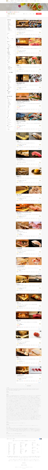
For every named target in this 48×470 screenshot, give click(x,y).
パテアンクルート (24, 413)
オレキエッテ (7, 411)
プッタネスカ (19, 407)
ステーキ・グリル (38, 456)
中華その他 (13, 401)
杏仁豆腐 (20, 398)
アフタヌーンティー (29, 429)
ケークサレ (29, 411)
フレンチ (35, 395)
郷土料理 (21, 395)
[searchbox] (15, 14)
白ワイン (27, 425)
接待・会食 (13, 456)
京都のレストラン (34, 447)
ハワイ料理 (30, 402)
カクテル (35, 425)
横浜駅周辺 (26, 444)
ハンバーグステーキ (34, 404)
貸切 (24, 429)
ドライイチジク (37, 416)
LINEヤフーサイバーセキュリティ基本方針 (19, 440)
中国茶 (32, 425)
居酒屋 (40, 395)
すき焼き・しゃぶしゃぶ (17, 397)
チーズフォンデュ (15, 411)
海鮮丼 (10, 408)
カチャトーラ (37, 410)
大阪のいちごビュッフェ (31, 460)
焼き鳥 (23, 397)
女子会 (7, 456)
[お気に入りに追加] (40, 29)
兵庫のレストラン (34, 450)
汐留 (13, 450)
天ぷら (29, 398)
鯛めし (32, 405)
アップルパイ (30, 413)
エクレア (31, 414)
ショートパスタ (15, 407)
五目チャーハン (30, 404)
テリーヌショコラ (8, 410)
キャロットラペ (21, 410)
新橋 (13, 449)
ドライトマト (13, 404)
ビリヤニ (30, 417)
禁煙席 (16, 433)
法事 (39, 429)
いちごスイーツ (29, 430)
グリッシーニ (18, 410)
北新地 (37, 444)
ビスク (13, 408)
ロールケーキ (18, 404)
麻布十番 (9, 451)
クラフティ (38, 411)
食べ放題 (22, 429)
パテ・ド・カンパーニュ (26, 402)
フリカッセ (21, 411)
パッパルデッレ (27, 410)
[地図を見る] (40, 32)
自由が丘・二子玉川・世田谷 (9, 390)
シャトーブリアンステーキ (36, 401)
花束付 (15, 430)
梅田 (32, 444)
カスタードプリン (8, 417)
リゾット (13, 397)
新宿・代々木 (12, 389)
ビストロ (22, 398)
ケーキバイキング (19, 402)
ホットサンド (29, 416)
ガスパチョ (38, 419)
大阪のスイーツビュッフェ (11, 460)
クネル (28, 417)
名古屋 (20, 450)
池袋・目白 (37, 389)
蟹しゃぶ (24, 410)
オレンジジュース (30, 425)
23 (40, 93)
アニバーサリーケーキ (21, 401)
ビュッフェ (28, 456)
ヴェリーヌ (18, 413)
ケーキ (25, 395)
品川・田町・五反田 (26, 389)
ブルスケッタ (11, 402)
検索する (39, 13)
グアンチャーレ (18, 411)
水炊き (7, 407)
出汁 (31, 395)
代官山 (14, 451)
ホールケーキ (17, 398)
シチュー (9, 401)
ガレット (38, 407)
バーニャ (7, 401)
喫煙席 (17, 433)
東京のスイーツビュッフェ (36, 459)
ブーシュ (13, 405)
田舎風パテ (21, 414)
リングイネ (23, 402)
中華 (25, 456)
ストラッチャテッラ (35, 407)
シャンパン (37, 425)
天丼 (31, 411)
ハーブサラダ (18, 416)
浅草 (13, 454)
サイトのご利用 (33, 440)
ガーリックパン (28, 414)
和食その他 (23, 395)
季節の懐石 (35, 411)
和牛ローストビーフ (17, 401)
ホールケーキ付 (35, 429)
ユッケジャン (21, 419)
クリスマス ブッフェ (8, 430)
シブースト (37, 417)
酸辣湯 (13, 410)
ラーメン (40, 401)
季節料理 (17, 408)
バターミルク (37, 413)
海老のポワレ (27, 413)
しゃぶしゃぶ (10, 398)
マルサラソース (15, 416)
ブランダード (20, 417)
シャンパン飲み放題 (13, 430)
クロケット (21, 413)
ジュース (25, 425)
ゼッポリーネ (23, 408)
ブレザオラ (17, 417)
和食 (6, 395)
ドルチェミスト (39, 417)
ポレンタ (19, 414)
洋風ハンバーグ (38, 397)
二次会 (26, 430)
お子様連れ (9, 433)
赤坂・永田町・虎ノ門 (8, 389)
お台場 (14, 452)
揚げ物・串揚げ (37, 404)
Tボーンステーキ (19, 408)
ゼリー (36, 398)
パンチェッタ (10, 405)
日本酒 (21, 425)
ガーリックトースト (21, 404)
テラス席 (11, 433)
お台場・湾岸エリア (34, 389)
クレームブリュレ (28, 401)
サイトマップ (30, 440)
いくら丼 (33, 414)
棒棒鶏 (17, 414)
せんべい (30, 408)
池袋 (8, 450)
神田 (8, 452)
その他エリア (18, 390)
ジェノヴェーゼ (26, 411)
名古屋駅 (26, 450)
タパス (37, 408)
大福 (28, 405)
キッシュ (24, 404)
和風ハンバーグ (31, 401)
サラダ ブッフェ (22, 430)
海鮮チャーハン (13, 413)
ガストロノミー (15, 420)
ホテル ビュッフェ (18, 430)
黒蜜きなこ (34, 417)
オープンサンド (11, 414)
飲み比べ (25, 430)
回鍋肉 (16, 413)
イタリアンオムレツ (12, 420)
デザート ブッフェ (33, 430)
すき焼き (33, 456)
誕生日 (15, 456)
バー (14, 397)
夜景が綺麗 (10, 456)
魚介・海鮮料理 (12, 395)
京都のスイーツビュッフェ (16, 460)
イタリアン (28, 395)
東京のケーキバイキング (15, 459)
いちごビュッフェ (21, 460)
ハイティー (31, 405)
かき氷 (11, 404)
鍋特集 (25, 429)
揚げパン (11, 410)
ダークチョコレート (18, 419)
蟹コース (24, 411)
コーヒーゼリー (34, 410)
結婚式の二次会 (37, 430)
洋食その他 (15, 395)
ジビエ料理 (21, 397)
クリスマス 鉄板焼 (16, 429)
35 (40, 222)
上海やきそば (32, 419)
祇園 (37, 448)
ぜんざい (10, 411)
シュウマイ (28, 407)
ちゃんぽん (11, 413)
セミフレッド (7, 405)
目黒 (13, 453)
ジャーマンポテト (12, 416)
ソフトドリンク (9, 425)
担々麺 (11, 401)
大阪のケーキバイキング (21, 459)
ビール (23, 425)
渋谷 (8, 449)
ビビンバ (11, 417)
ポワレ (28, 398)
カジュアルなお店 (10, 429)
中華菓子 (32, 397)
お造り (29, 395)
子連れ (13, 429)
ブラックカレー (23, 416)
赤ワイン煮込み (34, 402)
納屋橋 (25, 451)
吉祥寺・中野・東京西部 (14, 390)
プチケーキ (12, 419)
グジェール (38, 414)
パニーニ (15, 419)
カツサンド (16, 402)
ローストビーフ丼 (8, 414)
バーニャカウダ (7, 402)
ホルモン (10, 397)
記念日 (17, 456)
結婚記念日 (32, 429)
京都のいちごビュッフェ (37, 460)
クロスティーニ (30, 407)
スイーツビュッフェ (31, 459)
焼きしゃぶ (7, 404)
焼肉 (31, 456)
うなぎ (32, 402)
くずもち (24, 414)
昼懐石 (25, 408)
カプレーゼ (24, 398)
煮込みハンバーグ (8, 416)
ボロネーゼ (7, 398)
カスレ (26, 417)
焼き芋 (32, 417)
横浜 (20, 444)
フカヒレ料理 (35, 397)
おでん (15, 408)
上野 (8, 453)
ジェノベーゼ (25, 401)
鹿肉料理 (38, 398)
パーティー (7, 429)
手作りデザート (34, 416)
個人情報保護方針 (26, 440)
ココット (35, 414)
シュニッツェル (35, 419)
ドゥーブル (10, 419)
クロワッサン (26, 405)
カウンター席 (13, 433)
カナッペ (33, 411)
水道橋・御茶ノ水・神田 (21, 389)
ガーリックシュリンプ (23, 405)
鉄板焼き (35, 456)
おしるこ (26, 414)
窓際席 (19, 433)
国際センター (21, 451)
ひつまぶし (38, 402)
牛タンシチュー (30, 410)
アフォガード (33, 408)
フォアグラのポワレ (39, 405)
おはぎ (32, 416)
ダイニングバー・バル (28, 397)
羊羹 (15, 404)
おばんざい (14, 402)
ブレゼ (11, 408)
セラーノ (35, 408)
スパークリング (17, 425)
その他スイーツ (18, 395)
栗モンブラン (7, 408)
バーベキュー (19, 405)
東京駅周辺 (14, 444)
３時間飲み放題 (19, 429)
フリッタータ (27, 404)
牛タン (26, 398)
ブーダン (19, 420)
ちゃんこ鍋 (24, 419)
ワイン (7, 425)
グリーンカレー (7, 413)
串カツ (26, 419)
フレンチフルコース (23, 417)
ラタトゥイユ (35, 405)
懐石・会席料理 (37, 395)
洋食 (8, 395)
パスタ (32, 395)
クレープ (21, 416)
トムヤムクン (15, 414)
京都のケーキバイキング (26, 459)
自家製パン (34, 398)
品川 (8, 454)
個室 (6, 433)
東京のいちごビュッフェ (26, 460)
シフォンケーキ (25, 407)
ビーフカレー (22, 407)
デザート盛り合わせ (14, 398)
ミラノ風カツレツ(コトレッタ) (11, 407)
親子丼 (12, 411)
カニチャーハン (29, 419)
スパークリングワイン (13, 425)
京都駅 (32, 448)
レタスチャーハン (14, 417)
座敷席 (21, 433)
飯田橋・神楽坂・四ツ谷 (16, 389)
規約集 (13, 440)
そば (30, 397)
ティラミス (7, 397)
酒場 (35, 430)
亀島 (20, 452)
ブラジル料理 (28, 408)
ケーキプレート (33, 413)
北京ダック (32, 398)
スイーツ (10, 395)
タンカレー (27, 416)
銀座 (8, 444)
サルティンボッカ (8, 420)
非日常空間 (38, 429)
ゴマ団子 (15, 405)
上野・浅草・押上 (30, 389)
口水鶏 (9, 404)
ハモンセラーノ (15, 410)
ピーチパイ (7, 419)
